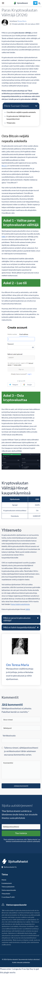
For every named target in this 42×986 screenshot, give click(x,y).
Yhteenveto (11, 123)
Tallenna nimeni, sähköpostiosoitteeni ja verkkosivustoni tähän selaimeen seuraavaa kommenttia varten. (21, 751)
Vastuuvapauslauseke (9, 890)
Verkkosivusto (9, 735)
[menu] (3, 3)
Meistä (4, 880)
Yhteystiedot (6, 893)
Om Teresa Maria (17, 665)
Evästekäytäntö (7, 883)
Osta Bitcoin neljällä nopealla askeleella (21, 112)
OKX (4, 237)
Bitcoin (4, 166)
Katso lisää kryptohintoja (20, 604)
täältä (27, 609)
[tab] (21, 619)
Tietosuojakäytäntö (8, 887)
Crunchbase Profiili (8, 897)
